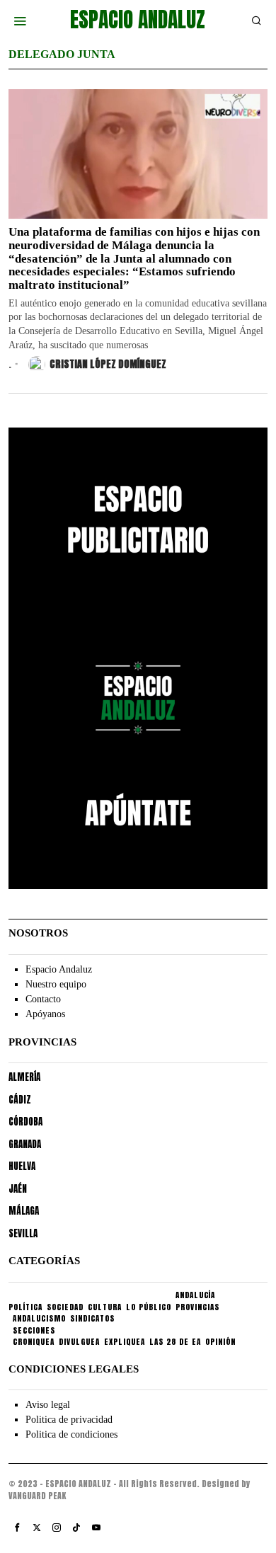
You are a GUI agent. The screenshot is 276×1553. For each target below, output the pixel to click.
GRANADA (24, 1144)
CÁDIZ (19, 1099)
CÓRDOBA (25, 1121)
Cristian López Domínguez (108, 364)
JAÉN (17, 1189)
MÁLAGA (23, 1210)
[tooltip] (16, 1527)
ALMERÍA (24, 1077)
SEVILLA (23, 1233)
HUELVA (21, 1166)
